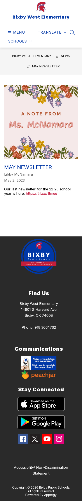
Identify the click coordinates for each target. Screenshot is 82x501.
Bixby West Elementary (31, 56)
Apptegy (50, 495)
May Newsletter (46, 66)
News (65, 56)
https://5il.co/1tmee (41, 193)
